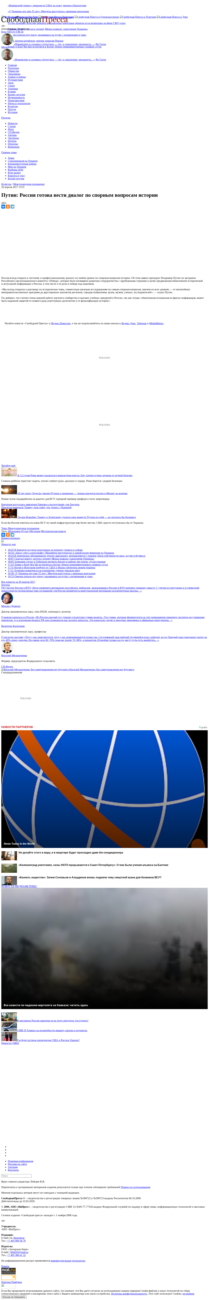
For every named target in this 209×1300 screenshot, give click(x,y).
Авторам (13, 1167)
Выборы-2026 (15, 169)
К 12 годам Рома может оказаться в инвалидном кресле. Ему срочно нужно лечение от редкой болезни (75, 475)
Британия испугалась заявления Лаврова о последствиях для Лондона (40, 504)
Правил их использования (135, 1187)
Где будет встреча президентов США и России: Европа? (48, 1040)
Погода (12, 109)
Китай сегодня (16, 178)
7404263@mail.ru (18, 1252)
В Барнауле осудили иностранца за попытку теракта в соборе (45, 550)
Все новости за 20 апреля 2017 (18, 582)
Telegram (141, 323)
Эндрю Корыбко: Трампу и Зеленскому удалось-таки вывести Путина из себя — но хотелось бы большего (77, 517)
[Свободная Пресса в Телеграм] (138, 17)
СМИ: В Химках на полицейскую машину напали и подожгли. (52, 1030)
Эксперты (13, 138)
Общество (13, 71)
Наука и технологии (19, 103)
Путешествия (15, 79)
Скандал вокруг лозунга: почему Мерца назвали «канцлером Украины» (48, 29)
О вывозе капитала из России (17, 617)
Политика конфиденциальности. (129, 1293)
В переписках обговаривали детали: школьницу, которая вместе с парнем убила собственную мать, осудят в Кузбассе (76, 555)
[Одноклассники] (8, 207)
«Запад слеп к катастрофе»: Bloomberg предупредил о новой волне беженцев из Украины (61, 552)
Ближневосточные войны (22, 163)
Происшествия (16, 100)
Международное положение (29, 184)
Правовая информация (20, 1161)
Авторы (12, 135)
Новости (12, 123)
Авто (11, 82)
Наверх (5, 1266)
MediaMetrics (156, 323)
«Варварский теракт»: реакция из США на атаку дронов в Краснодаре (47, 5)
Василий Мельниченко (14, 655)
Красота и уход (16, 175)
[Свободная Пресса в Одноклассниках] (97, 17)
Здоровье (13, 88)
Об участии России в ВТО (16, 587)
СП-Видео (13, 132)
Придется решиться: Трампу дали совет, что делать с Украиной (36, 507)
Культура (13, 106)
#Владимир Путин (18, 531)
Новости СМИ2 (10, 1043)
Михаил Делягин (10, 606)
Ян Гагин (101, 44)
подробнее (188, 1293)
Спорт (11, 85)
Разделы (5, 117)
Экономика (14, 74)
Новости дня (8, 544)
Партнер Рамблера (11, 1282)
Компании (13, 146)
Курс (4, 31)
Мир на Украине (17, 166)
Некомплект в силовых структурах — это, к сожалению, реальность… (54, 44)
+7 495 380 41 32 (16, 1255)
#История (34, 531)
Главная (12, 65)
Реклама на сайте (17, 1164)
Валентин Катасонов (13, 626)
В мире (12, 91)
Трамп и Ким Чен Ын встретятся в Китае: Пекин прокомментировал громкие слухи (54, 46)
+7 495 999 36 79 (16, 1240)
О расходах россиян (12, 637)
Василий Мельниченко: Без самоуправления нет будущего (101, 669)
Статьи (12, 126)
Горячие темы (9, 152)
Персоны (13, 144)
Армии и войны (17, 77)
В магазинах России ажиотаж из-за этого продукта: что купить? (52, 1020)
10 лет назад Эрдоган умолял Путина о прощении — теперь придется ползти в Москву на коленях (73, 493)
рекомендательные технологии (68, 1260)
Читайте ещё (8, 465)
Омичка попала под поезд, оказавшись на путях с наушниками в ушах (50, 576)
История (12, 112)
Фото (11, 129)
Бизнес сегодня (16, 94)
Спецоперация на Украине (23, 161)
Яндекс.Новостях (61, 323)
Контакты (13, 1170)
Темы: (11, 158)
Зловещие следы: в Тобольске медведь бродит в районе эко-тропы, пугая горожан (57, 561)
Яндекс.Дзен (128, 323)
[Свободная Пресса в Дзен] (172, 17)
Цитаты (12, 141)
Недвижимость (16, 97)
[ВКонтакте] (3, 207)
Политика (13, 68)
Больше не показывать (14, 1297)
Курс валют (14, 172)
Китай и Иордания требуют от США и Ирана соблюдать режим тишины (51, 567)
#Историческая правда (53, 531)
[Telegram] (12, 207)
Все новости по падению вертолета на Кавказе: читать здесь (46, 1005)
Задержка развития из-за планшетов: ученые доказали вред (44, 570)
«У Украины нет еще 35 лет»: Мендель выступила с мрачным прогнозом (48, 11)
